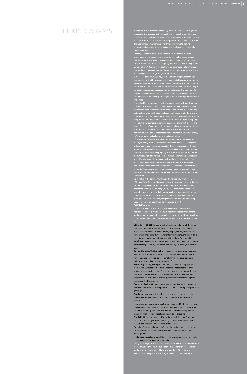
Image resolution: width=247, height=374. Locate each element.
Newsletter (235, 3)
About (179, 3)
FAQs (187, 3)
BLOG (214, 3)
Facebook (243, 3)
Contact (223, 3)
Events (206, 3)
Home (171, 3)
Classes (196, 3)
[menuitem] (171, 3)
